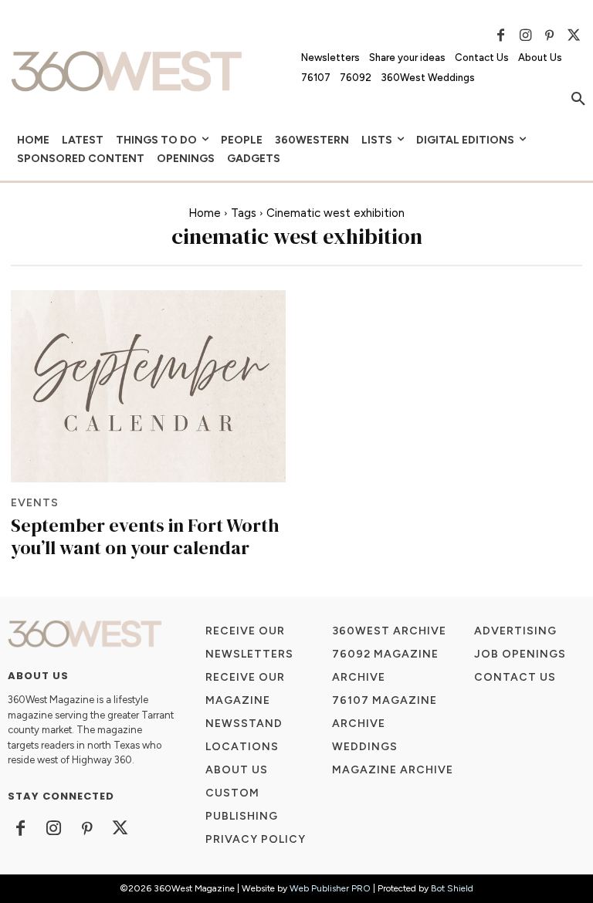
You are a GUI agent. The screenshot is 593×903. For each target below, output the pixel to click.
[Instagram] (525, 35)
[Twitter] (573, 35)
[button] (578, 99)
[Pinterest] (549, 35)
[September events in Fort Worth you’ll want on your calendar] (148, 386)
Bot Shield (452, 888)
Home (204, 213)
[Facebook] (501, 35)
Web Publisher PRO (330, 888)
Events (35, 503)
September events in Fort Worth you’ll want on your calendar (145, 536)
